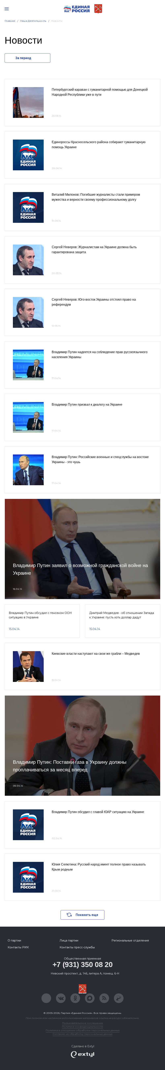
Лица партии (69, 940)
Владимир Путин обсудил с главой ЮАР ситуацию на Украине (98, 812)
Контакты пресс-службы (77, 947)
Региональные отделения (130, 940)
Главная (10, 20)
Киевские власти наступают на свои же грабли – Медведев (96, 653)
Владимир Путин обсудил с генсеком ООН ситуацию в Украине (40, 615)
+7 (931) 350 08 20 (83, 964)
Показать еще (87, 915)
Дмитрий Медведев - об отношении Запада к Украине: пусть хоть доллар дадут (121, 615)
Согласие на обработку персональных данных (82, 1033)
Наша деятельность (33, 20)
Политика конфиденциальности (82, 1026)
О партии (14, 940)
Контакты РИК (18, 947)
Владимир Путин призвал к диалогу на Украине (87, 404)
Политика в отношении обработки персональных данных (83, 1030)
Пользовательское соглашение (82, 1023)
